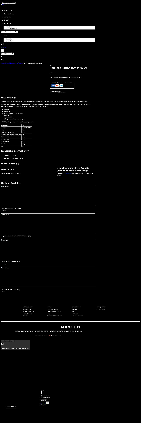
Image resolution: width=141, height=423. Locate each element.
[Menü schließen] (41, 392)
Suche (16, 31)
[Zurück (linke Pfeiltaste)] (41, 390)
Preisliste (9, 26)
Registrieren (9, 40)
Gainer (53, 65)
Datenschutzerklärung (41, 331)
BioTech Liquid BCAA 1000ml (11, 262)
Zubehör (6, 20)
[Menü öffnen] (2, 50)
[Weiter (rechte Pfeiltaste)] (43, 390)
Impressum (78, 331)
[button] (6, 36)
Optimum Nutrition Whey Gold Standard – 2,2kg (16, 236)
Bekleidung (7, 17)
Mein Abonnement (11, 28)
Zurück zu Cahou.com (8, 3)
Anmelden (9, 39)
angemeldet (67, 173)
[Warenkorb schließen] (2, 344)
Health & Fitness (9, 14)
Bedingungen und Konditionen (24, 331)
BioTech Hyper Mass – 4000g (11, 289)
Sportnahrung (8, 10)
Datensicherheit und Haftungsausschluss (61, 331)
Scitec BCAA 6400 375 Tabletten (12, 208)
